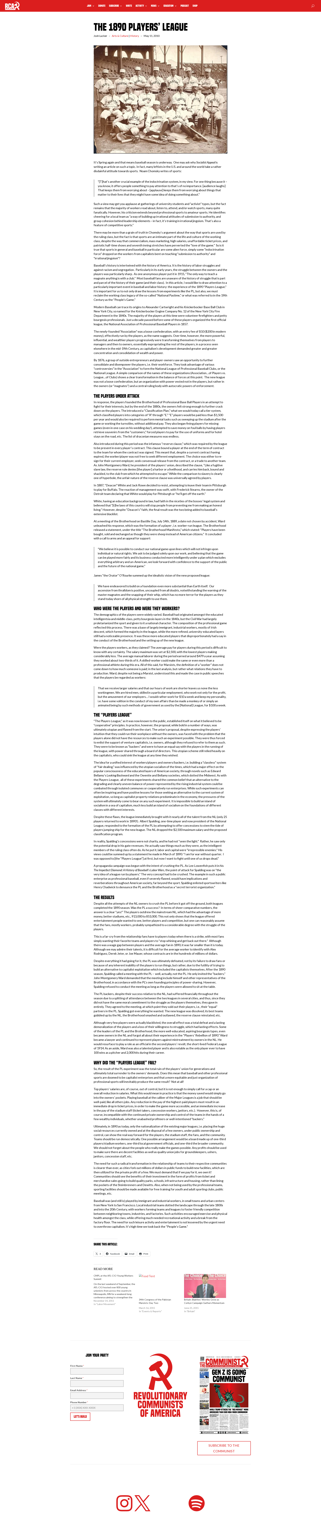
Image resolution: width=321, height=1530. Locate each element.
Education (169, 6)
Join (89, 6)
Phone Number (79, 1402)
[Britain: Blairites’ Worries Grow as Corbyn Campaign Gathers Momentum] (205, 1286)
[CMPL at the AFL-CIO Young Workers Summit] (116, 1290)
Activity (140, 6)
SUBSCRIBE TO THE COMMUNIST (223, 1448)
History (134, 35)
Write (129, 6)
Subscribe (114, 6)
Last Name (76, 1378)
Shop (195, 6)
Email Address (78, 1390)
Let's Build (80, 1417)
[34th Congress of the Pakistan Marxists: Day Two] (160, 1286)
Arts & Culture (120, 35)
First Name (77, 1365)
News (153, 6)
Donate (101, 6)
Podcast (185, 6)
